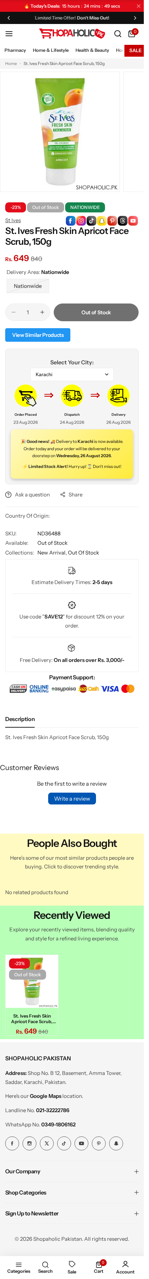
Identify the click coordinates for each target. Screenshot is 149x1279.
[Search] (118, 34)
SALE (135, 50)
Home (11, 63)
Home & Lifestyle (51, 50)
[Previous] (8, 17)
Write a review (72, 798)
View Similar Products (37, 335)
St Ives (13, 220)
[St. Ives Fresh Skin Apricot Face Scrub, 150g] (31, 980)
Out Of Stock (83, 552)
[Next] (135, 17)
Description (20, 718)
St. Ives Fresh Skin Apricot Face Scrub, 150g (31, 1016)
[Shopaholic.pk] (72, 34)
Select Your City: (72, 362)
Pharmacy (15, 50)
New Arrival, (52, 552)
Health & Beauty (92, 50)
